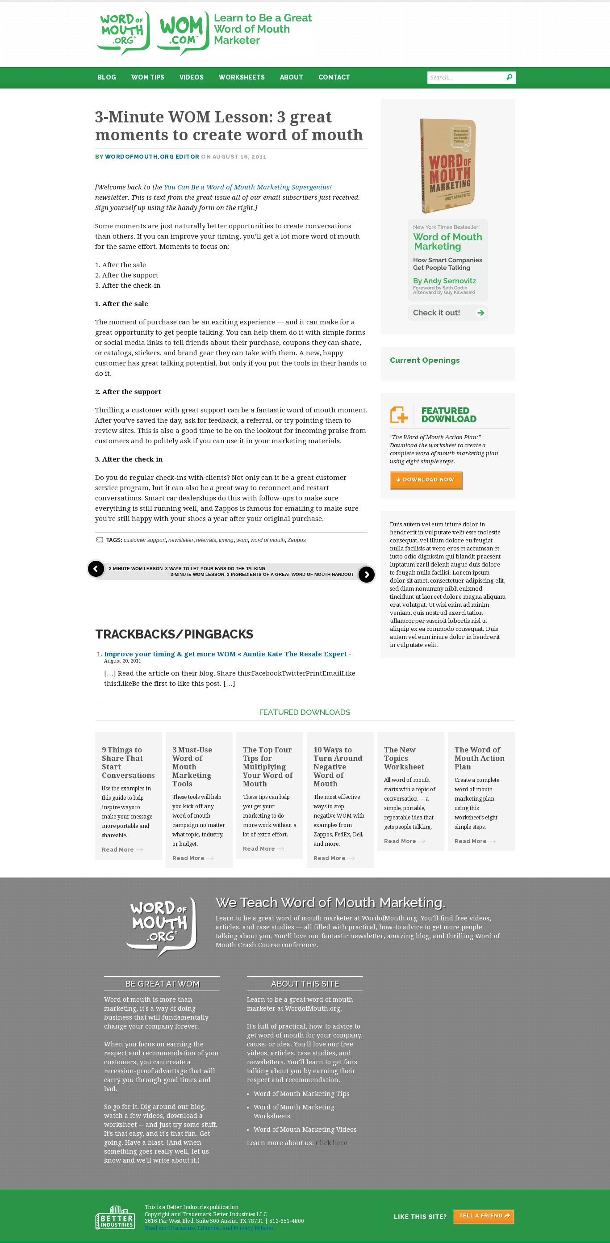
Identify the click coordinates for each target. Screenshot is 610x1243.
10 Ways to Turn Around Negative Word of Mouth (338, 767)
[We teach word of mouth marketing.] (204, 8)
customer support (145, 540)
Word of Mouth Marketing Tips (302, 1093)
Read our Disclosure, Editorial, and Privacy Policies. (210, 1228)
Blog (106, 77)
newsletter (180, 540)
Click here (331, 1142)
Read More (118, 850)
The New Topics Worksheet (404, 758)
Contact (334, 77)
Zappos (297, 540)
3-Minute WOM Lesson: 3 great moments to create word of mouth (229, 126)
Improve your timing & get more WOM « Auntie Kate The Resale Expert (225, 654)
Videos (192, 77)
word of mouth (268, 540)
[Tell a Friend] (447, 1216)
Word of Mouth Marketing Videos (305, 1129)
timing (226, 540)
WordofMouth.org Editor (152, 156)
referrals (206, 540)
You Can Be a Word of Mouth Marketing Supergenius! (248, 187)
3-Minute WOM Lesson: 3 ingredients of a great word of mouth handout (262, 574)
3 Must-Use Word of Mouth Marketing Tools (192, 767)
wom (242, 540)
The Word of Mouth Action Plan (480, 758)
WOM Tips (147, 77)
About (291, 77)
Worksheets (242, 77)
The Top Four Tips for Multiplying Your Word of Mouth (267, 767)
